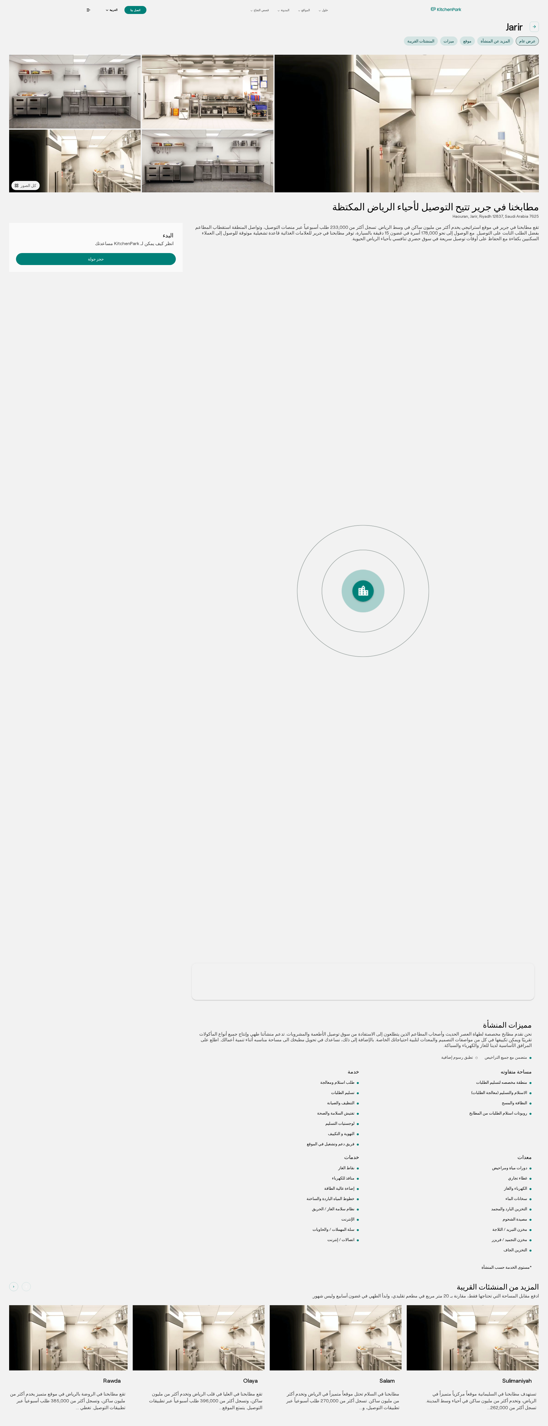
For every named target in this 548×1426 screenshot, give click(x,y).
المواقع (305, 10)
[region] (363, 627)
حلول (325, 10)
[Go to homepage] (437, 9)
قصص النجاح (261, 10)
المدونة (285, 10)
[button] (111, 10)
